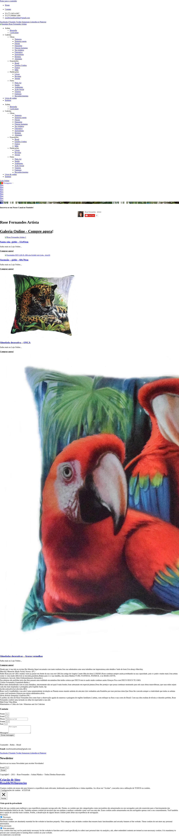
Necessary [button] (4, 815)
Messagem (4, 733)
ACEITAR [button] (26, 790)
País (2, 724)
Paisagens (18, 46)
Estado (3, 721)
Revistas (18, 76)
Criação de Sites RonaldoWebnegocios (13, 781)
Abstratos (18, 59)
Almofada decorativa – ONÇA (15, 342)
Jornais (17, 78)
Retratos (18, 57)
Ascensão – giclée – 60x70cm (14, 260)
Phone (2, 719)
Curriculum (14, 33)
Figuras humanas (21, 48)
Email (2, 716)
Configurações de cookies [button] (10, 790)
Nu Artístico (19, 50)
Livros (17, 74)
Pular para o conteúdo (8, 1)
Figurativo (19, 52)
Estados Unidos (21, 65)
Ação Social (19, 89)
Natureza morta (20, 41)
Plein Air (18, 83)
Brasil (17, 63)
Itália (16, 70)
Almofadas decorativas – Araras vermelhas (21, 656)
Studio (17, 85)
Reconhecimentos (21, 96)
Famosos (18, 94)
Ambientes (19, 87)
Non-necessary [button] (5, 826)
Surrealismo (19, 54)
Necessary (7, 817)
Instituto (8, 100)
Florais (17, 43)
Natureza (18, 39)
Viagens (18, 92)
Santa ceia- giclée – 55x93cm (14, 242)
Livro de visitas (11, 98)
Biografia (13, 30)
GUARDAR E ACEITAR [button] (10, 835)
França (17, 68)
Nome (2, 714)
